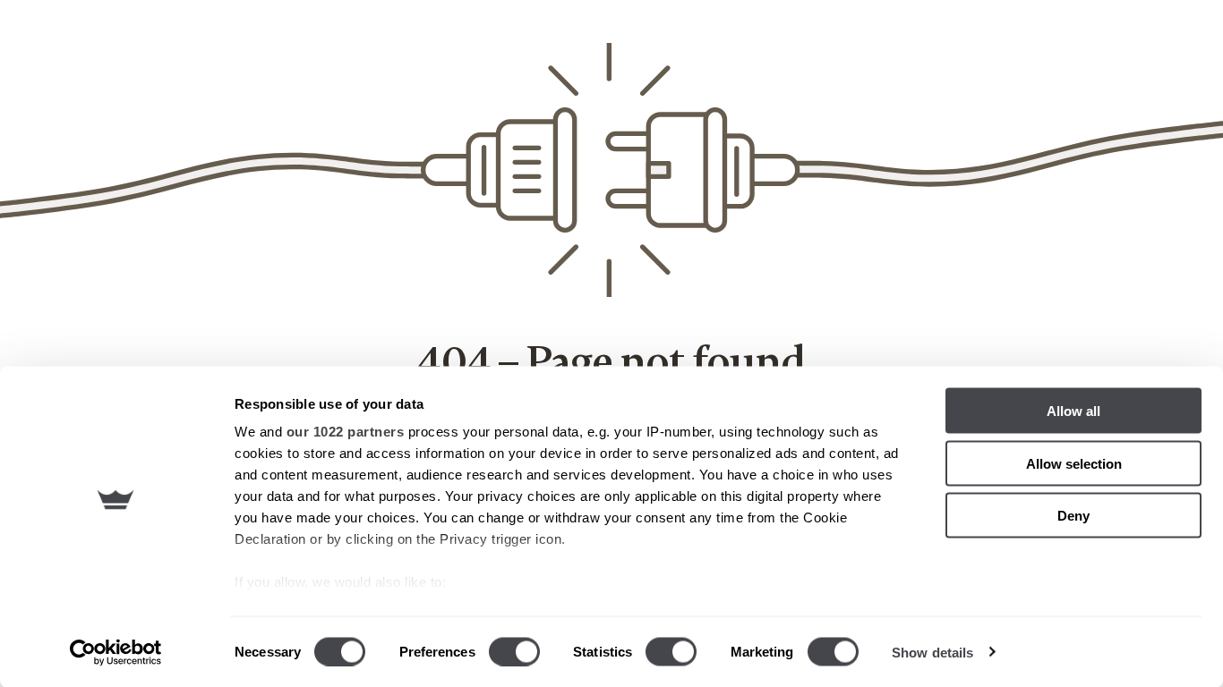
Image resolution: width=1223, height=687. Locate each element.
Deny (1073, 515)
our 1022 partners (346, 431)
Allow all (1073, 411)
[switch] (514, 651)
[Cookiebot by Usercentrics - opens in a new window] (116, 652)
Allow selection (1074, 463)
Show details (932, 651)
